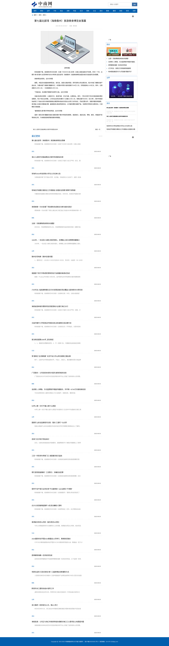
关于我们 (76, 641)
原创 (41, 11)
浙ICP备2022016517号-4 (92, 641)
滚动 (101, 11)
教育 (107, 11)
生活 (81, 11)
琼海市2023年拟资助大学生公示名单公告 (119, 126)
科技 (74, 11)
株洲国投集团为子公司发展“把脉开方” (120, 71)
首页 (35, 11)
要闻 (114, 11)
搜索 (134, 4)
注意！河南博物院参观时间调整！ (118, 58)
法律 (134, 11)
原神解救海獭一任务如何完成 (117, 65)
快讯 (127, 11)
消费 (68, 11)
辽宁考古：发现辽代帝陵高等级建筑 (119, 68)
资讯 (40, 15)
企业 (94, 11)
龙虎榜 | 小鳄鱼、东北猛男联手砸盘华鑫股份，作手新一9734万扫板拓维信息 (132, 62)
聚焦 (87, 11)
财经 (120, 11)
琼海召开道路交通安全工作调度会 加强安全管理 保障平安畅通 (126, 129)
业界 (48, 11)
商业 (61, 11)
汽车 (54, 11)
